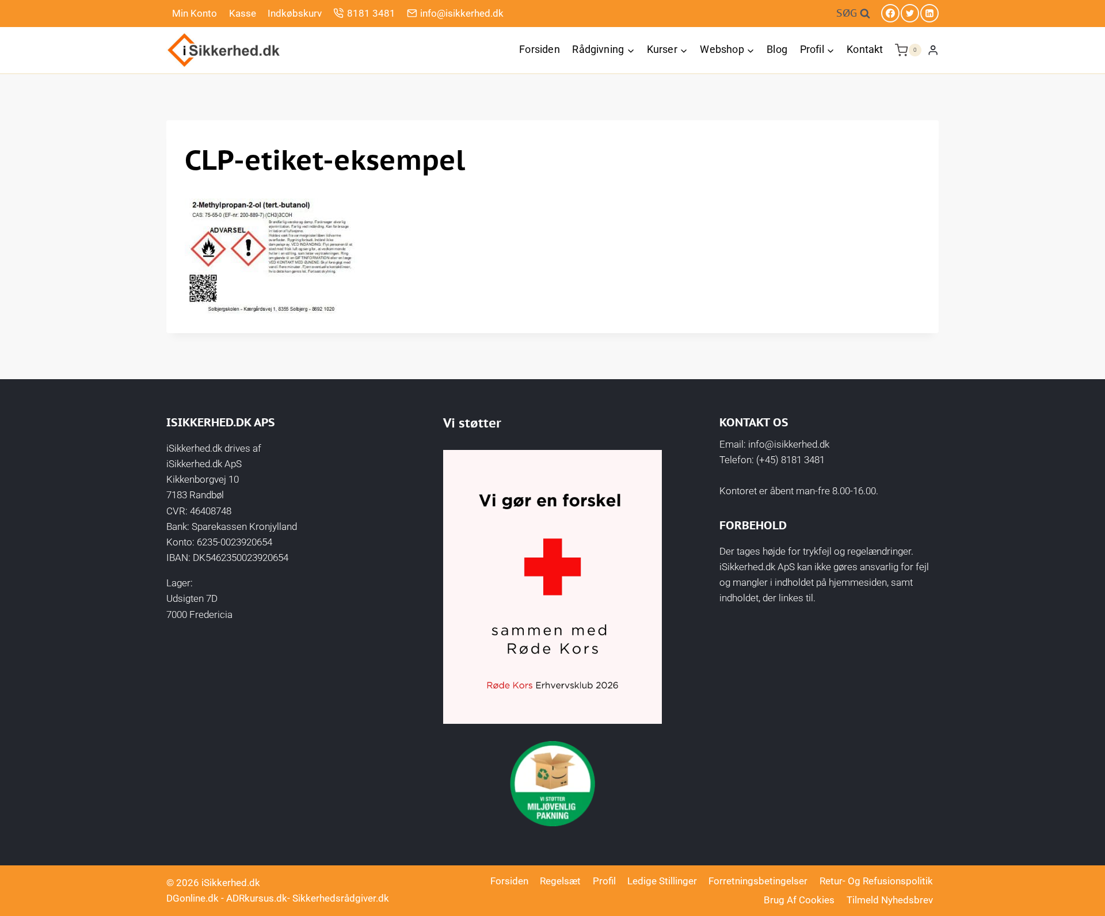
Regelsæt (560, 881)
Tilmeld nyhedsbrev (890, 900)
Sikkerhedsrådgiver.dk (340, 898)
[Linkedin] (929, 13)
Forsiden (539, 49)
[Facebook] (890, 13)
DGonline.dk (192, 898)
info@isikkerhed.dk (462, 13)
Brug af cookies (799, 900)
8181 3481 (371, 13)
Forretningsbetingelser (757, 881)
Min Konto (194, 13)
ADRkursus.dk (256, 898)
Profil (604, 881)
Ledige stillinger (662, 881)
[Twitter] (910, 13)
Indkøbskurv (295, 13)
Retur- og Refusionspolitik (876, 881)
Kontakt (865, 49)
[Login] (933, 50)
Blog (777, 49)
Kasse (242, 13)
